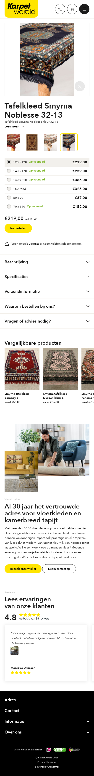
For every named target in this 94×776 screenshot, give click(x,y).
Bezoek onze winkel (23, 569)
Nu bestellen (18, 228)
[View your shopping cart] (72, 9)
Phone (60, 9)
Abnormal (53, 767)
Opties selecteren (37, 402)
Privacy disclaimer (47, 762)
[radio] (47, 162)
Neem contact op (59, 569)
